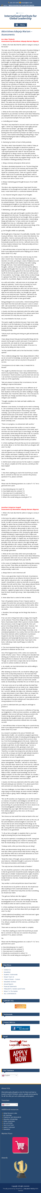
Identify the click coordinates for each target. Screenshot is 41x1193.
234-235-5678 (14, 2)
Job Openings (7, 1115)
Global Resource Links (10, 1113)
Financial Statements (10, 986)
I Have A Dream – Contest (12, 979)
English (7, 1075)
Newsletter (7, 972)
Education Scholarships (10, 1119)
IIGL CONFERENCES (10, 994)
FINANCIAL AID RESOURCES (12, 1117)
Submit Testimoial (9, 1127)
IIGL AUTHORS (8, 1123)
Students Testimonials (11, 974)
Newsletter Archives (10, 982)
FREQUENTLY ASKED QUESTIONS (14, 989)
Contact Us (7, 970)
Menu (22, 25)
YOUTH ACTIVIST (8, 1125)
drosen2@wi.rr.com (26, 2)
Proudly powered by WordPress (12, 1188)
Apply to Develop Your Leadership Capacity (21, 5)
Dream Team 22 (9, 977)
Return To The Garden (11, 991)
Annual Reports (8, 984)
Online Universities (9, 1121)
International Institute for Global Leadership (20, 17)
